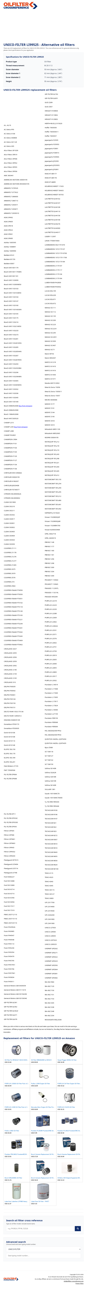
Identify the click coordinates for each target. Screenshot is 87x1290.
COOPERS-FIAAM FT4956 (13, 590)
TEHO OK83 (49, 898)
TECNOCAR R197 (51, 819)
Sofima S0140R (50, 768)
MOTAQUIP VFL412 (52, 475)
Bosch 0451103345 (11, 397)
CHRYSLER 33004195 (12, 477)
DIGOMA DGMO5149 (12, 720)
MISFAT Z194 (50, 412)
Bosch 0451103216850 (12, 326)
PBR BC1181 (49, 555)
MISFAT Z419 (50, 425)
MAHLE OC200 (50, 320)
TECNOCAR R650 (51, 860)
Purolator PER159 (51, 718)
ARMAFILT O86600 (11, 196)
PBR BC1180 (49, 550)
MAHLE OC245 (50, 333)
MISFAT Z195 (50, 416)
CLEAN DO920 (9, 540)
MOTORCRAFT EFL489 (53, 500)
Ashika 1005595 (10, 242)
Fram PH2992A (9, 927)
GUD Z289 (49, 102)
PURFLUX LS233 (51, 609)
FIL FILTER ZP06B (10, 778)
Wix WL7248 (49, 1011)
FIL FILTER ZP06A (10, 774)
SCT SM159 (49, 764)
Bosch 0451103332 (11, 389)
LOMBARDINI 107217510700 (56, 253)
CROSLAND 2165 (10, 678)
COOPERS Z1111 (10, 548)
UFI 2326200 (49, 915)
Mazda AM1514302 (52, 383)
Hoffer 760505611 (52, 132)
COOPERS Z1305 (10, 565)
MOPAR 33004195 (51, 437)
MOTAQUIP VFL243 (52, 454)
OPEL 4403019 (50, 538)
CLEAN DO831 (9, 523)
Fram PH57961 (9, 973)
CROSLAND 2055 (10, 653)
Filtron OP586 (9, 835)
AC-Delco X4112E (10, 142)
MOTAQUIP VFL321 (52, 463)
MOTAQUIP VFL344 (52, 467)
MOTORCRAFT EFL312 (53, 496)
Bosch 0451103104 (11, 297)
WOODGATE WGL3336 (53, 1020)
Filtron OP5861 (9, 839)
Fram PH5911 (9, 981)
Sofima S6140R (50, 785)
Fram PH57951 (9, 965)
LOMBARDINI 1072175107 (55, 249)
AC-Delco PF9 (9, 129)
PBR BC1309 (49, 567)
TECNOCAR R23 (50, 831)
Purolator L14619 (51, 684)
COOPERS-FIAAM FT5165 (13, 615)
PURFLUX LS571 (51, 634)
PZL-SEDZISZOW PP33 (53, 735)
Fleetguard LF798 (10, 873)
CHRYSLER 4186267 (11, 481)
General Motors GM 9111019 (15, 990)
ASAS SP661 (8, 234)
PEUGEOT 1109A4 (51, 580)
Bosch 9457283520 (11, 418)
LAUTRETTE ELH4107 (52, 203)
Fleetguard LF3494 (11, 864)
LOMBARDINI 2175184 (53, 278)
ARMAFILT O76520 (11, 188)
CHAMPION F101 (10, 443)
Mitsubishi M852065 (52, 433)
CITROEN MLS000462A (12, 494)
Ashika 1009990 (10, 251)
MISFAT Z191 (50, 408)
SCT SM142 (49, 760)
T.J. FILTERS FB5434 (52, 802)
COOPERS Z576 (9, 577)
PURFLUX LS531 (51, 630)
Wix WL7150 (49, 990)
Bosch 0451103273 (11, 335)
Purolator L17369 (51, 693)
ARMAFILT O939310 (11, 213)
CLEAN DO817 (9, 519)
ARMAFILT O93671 (11, 209)
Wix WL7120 (49, 986)
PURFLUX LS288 (51, 613)
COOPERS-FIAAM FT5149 (13, 611)
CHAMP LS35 (9, 427)
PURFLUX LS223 (51, 605)
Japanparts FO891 (51, 148)
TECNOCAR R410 (51, 844)
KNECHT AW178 (51, 178)
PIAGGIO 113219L (51, 592)
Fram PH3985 (9, 931)
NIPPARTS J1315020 (52, 513)
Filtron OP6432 (9, 852)
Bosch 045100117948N (13, 272)
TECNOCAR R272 (51, 835)
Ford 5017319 (9, 910)
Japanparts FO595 (51, 140)
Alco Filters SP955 (10, 167)
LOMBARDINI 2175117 (53, 270)
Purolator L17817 (51, 701)
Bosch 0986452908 (11, 410)
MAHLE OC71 (50, 349)
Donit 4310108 (9, 737)
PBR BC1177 (49, 546)
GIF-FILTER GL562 (10, 1007)
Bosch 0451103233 (11, 330)
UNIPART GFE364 (51, 969)
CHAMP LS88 (9, 431)
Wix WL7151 (49, 994)
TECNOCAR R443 (51, 852)
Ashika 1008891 (10, 247)
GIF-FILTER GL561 (10, 1002)
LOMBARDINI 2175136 (53, 274)
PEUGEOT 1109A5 (51, 584)
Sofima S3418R (50, 777)
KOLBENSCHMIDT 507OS (54, 194)
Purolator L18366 (51, 710)
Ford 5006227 (9, 877)
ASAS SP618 (8, 226)
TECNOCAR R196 (51, 814)
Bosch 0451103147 (11, 301)
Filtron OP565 (9, 831)
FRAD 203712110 (10, 914)
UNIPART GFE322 (51, 957)
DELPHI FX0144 (9, 699)
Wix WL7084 (49, 982)
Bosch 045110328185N (13, 343)
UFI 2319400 (49, 906)
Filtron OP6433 (9, 856)
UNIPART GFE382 (51, 978)
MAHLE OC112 (50, 312)
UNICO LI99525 (51, 944)
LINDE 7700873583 (52, 241)
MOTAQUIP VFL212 (52, 442)
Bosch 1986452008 (11, 414)
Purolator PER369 (51, 726)
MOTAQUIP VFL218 (52, 446)
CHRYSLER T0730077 (12, 490)
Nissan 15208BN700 (52, 525)
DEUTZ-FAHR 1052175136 (13, 711)
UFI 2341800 (49, 919)
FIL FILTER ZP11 (10, 814)
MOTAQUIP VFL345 (52, 471)
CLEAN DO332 (9, 515)
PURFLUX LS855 (51, 668)
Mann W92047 (50, 358)
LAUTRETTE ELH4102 (52, 199)
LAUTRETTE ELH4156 (52, 215)
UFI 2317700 (49, 902)
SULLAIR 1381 (50, 789)
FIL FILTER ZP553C (11, 818)
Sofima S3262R (50, 772)
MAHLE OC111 (50, 308)
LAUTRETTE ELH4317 (52, 232)
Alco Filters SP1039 (11, 150)
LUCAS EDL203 (50, 295)
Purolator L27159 (51, 714)
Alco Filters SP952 (10, 163)
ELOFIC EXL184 (9, 758)
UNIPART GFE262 (51, 948)
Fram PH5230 (9, 948)
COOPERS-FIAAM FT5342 (13, 632)
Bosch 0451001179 (11, 268)
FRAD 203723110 (10, 923)
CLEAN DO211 (9, 510)
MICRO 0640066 (51, 400)
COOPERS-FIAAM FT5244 (13, 624)
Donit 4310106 (9, 732)
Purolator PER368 (51, 722)
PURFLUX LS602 (51, 643)
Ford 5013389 (9, 885)
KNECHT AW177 (51, 174)
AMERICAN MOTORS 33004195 (15, 180)
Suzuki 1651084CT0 (52, 793)
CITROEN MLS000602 (12, 498)
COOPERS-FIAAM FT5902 (13, 644)
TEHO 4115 (49, 873)
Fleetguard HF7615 (11, 860)
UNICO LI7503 (50, 927)
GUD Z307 (49, 107)
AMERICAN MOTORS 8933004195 (16, 184)
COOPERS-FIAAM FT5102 (13, 603)
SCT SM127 (49, 756)
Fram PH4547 (9, 935)
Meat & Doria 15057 (52, 396)
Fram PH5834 (9, 977)
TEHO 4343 (49, 881)
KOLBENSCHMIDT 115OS (54, 186)
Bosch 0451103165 (11, 314)
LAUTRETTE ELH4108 (52, 207)
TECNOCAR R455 (51, 856)
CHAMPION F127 (10, 460)
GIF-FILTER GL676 (10, 1019)
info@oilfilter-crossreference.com (73, 1281)
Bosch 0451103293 (11, 364)
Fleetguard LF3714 (11, 868)
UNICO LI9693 (50, 936)
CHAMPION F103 (10, 448)
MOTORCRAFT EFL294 (53, 488)
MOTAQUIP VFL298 (52, 458)
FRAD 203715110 (10, 919)
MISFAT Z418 (50, 421)
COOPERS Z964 (9, 586)
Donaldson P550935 (11, 728)
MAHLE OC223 (50, 324)
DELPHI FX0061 (9, 695)
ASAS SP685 (8, 238)
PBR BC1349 (49, 576)
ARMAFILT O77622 (11, 192)
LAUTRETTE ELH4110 (52, 211)
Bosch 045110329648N (13, 376)
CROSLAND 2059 (10, 661)
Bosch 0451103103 (11, 288)
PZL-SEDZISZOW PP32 (53, 731)
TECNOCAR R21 (50, 823)
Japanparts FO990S (52, 157)
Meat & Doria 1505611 (53, 391)
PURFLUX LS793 (51, 651)
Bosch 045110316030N (13, 309)
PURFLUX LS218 (51, 601)
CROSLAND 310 (10, 682)
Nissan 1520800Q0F (52, 517)
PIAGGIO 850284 (51, 597)
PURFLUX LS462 (51, 622)
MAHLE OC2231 (51, 329)
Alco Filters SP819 (10, 154)
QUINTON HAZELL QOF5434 (55, 739)
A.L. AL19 (7, 125)
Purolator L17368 (51, 689)
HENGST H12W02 (51, 119)
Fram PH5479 (9, 956)
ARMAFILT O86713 (11, 201)
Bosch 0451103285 (11, 347)
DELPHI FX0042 (9, 691)
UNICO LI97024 (51, 940)
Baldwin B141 (9, 255)
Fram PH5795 (9, 961)
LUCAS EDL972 (50, 303)
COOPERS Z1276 (10, 557)
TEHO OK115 (49, 890)
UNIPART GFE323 (51, 961)
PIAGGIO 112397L (51, 588)
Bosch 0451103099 (11, 280)
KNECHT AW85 (50, 182)
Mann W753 (49, 354)
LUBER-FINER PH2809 (53, 282)
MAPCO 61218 (50, 362)
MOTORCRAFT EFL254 (53, 483)
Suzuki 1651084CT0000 (53, 798)
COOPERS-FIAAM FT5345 (13, 636)
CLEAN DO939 (9, 544)
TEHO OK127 (49, 894)
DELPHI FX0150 (9, 703)
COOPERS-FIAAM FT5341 (13, 628)
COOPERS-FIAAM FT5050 (13, 594)
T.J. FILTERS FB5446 (52, 806)
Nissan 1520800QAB (52, 521)
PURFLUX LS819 (51, 655)
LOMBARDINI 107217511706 (56, 257)
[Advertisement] (43, 26)
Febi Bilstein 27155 (11, 766)
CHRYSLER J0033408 (11, 485)
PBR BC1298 (49, 563)
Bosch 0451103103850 (12, 293)
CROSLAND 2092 (10, 665)
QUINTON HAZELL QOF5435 (55, 743)
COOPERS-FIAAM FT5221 (13, 619)
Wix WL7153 (49, 999)
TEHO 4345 (49, 886)
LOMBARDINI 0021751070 (55, 245)
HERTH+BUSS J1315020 (53, 123)
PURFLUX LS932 (51, 680)
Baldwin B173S (9, 259)
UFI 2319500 (49, 911)
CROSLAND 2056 (10, 657)
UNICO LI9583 (50, 932)
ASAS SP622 (8, 230)
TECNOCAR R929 (51, 865)
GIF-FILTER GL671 (10, 1015)
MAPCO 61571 (50, 379)
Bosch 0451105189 (11, 402)
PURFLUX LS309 (51, 617)
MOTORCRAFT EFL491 (53, 504)
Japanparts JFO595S (52, 165)
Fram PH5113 (9, 944)
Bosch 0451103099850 (12, 284)
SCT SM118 (49, 752)
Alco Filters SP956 (10, 171)
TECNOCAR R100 (51, 810)
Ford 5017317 (9, 906)
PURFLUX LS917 (51, 676)
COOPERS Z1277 (10, 561)
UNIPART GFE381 (51, 973)
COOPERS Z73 (9, 582)
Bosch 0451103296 (11, 372)
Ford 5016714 (9, 889)
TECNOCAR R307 (51, 839)
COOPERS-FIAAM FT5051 (13, 598)
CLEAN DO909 (9, 536)
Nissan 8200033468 (52, 530)
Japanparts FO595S (52, 144)
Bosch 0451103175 (11, 318)
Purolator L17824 (51, 705)
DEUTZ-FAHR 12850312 (13, 716)
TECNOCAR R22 (50, 827)
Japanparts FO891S (52, 153)
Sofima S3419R (50, 781)
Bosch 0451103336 (11, 393)
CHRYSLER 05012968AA (13, 473)
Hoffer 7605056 (51, 127)
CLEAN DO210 (9, 506)
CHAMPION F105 (10, 452)
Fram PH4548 (9, 940)
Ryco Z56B (49, 747)
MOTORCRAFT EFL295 (53, 492)
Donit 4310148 (9, 745)
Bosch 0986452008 (11, 406)
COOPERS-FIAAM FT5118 (13, 607)
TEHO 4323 (49, 877)
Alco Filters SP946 (10, 159)
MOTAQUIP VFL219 (52, 450)
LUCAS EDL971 (50, 299)
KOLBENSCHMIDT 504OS (54, 190)
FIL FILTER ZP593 (10, 826)
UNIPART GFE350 (51, 965)
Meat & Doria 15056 (52, 387)
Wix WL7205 (49, 1003)
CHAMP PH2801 (10, 435)
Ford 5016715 (9, 893)
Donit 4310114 (9, 741)
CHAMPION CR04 (10, 439)
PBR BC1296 (49, 559)
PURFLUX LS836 (51, 664)
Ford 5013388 (9, 881)
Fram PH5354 (9, 952)
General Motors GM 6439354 (15, 986)
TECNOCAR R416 (51, 848)
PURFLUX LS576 (51, 638)
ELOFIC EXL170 (9, 753)
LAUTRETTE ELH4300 (52, 228)
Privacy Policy (79, 1283)
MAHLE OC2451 (51, 337)
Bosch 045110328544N (13, 351)
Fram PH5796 (9, 969)
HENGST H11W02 (51, 115)
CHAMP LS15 (9, 423)
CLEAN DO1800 (10, 502)
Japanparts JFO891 (52, 169)
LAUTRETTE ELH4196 (52, 220)
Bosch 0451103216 (11, 322)
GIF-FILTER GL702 (51, 94)
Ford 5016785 (9, 898)
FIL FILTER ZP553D (11, 822)
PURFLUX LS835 (51, 659)
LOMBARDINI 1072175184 (55, 262)
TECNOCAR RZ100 (51, 869)
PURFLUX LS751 (51, 647)
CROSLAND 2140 (10, 670)
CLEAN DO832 (9, 527)
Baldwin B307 (9, 263)
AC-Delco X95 (9, 146)
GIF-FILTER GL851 (51, 98)
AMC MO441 (9, 175)
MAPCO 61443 (50, 375)
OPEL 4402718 (50, 534)
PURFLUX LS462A (51, 626)
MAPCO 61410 (50, 366)
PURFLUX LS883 (51, 672)
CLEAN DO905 (9, 531)
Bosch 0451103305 (11, 381)
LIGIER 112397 (50, 236)
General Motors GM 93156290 (15, 994)
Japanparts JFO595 (52, 161)
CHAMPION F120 (10, 456)
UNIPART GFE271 (51, 953)
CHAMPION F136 (10, 469)
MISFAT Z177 (50, 404)
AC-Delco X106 (9, 134)
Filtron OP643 (9, 847)
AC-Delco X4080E (10, 138)
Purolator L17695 (51, 697)
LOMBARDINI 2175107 (53, 266)
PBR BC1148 (49, 542)
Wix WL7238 (49, 1007)
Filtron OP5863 (9, 843)
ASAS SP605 (8, 221)
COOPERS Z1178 (10, 552)
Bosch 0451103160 (11, 305)
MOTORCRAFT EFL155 (53, 479)
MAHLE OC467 (50, 345)
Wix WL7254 (49, 1015)
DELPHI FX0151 (9, 707)
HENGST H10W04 (51, 111)
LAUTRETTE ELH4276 (52, 224)
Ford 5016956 (9, 902)
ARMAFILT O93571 (11, 205)
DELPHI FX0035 (9, 686)
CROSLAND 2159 (10, 674)
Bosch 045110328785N (13, 360)
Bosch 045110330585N (13, 385)
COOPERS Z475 (9, 569)
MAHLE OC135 (50, 316)
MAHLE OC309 (50, 341)
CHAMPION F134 (10, 464)
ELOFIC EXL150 (9, 749)
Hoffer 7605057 (51, 136)
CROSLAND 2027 (10, 649)
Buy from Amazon (25, 406)
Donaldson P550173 (11, 724)
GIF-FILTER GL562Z (11, 1011)
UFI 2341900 (49, 923)
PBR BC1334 (49, 571)
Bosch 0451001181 (11, 276)
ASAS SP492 (8, 217)
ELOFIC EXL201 (9, 762)
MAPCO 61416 (50, 370)
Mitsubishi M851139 (52, 429)
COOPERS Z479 (9, 573)
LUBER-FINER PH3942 (53, 287)
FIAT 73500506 (9, 770)
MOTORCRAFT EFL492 (53, 509)
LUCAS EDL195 (50, 291)
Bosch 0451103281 (11, 339)
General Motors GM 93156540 (15, 998)
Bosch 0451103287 (11, 355)
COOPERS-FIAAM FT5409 (13, 640)
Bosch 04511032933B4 (12, 368)
